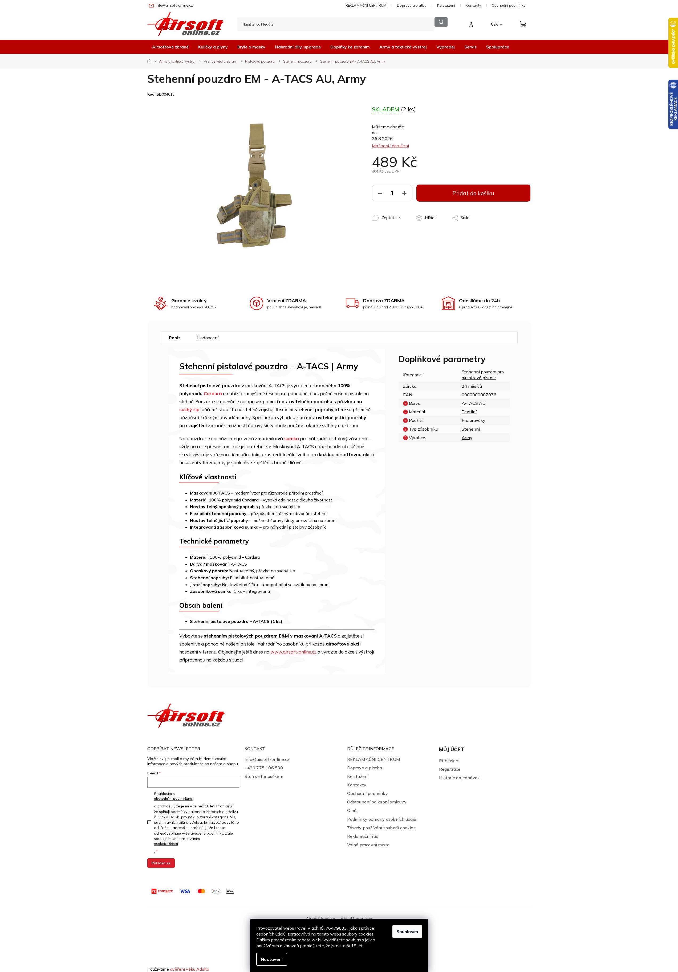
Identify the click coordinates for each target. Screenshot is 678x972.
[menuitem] (170, 47)
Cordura (213, 393)
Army (467, 437)
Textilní (469, 411)
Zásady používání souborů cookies (381, 827)
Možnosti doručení (390, 145)
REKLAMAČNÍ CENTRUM (366, 5)
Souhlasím (407, 931)
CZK (494, 24)
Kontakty (473, 5)
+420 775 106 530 (264, 767)
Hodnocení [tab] (207, 337)
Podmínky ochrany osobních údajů (381, 819)
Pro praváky (473, 420)
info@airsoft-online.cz (267, 759)
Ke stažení (446, 5)
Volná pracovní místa (368, 844)
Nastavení (272, 959)
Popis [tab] (175, 337)
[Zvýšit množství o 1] (404, 194)
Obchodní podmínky (508, 5)
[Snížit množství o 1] (380, 194)
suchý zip (189, 409)
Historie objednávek (459, 777)
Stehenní (471, 429)
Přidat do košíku (473, 193)
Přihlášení (449, 760)
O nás (353, 810)
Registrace (450, 769)
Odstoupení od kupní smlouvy (377, 801)
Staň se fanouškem (264, 776)
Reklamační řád (363, 836)
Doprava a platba (412, 5)
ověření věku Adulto (189, 969)
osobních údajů (166, 844)
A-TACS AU (473, 403)
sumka (291, 438)
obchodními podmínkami (173, 799)
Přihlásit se (161, 863)
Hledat (441, 22)
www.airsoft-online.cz (293, 652)
